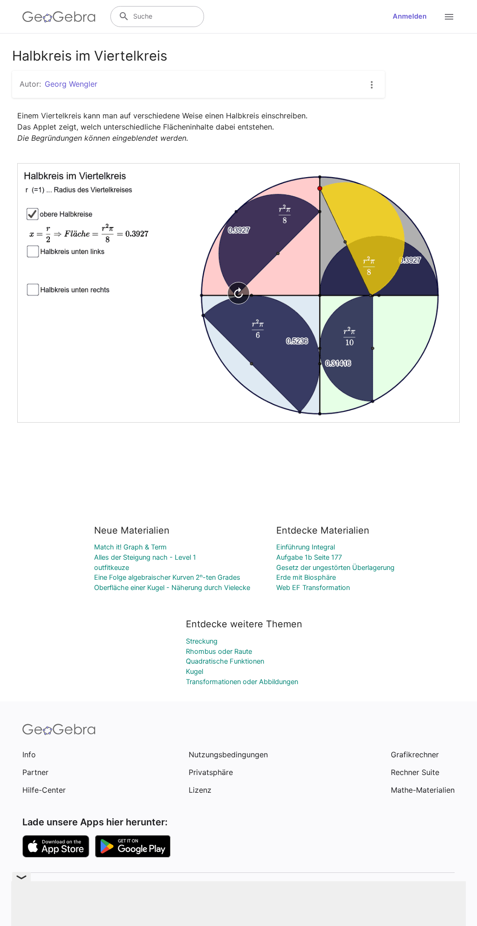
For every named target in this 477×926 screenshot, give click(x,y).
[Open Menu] (449, 16)
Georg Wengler (71, 84)
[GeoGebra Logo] (58, 16)
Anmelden (410, 16)
